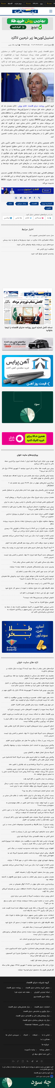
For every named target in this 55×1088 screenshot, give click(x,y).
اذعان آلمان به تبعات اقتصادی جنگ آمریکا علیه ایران (35, 836)
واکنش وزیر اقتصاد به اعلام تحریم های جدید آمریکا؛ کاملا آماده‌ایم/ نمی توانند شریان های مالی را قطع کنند (28, 758)
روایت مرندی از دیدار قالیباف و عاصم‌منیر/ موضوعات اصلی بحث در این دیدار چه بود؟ (28, 825)
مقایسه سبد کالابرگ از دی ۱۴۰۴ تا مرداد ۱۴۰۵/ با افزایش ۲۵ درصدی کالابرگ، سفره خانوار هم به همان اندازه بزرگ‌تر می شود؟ (29, 529)
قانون (48, 208)
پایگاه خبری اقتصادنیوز (42, 996)
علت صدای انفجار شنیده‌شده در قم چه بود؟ (38, 791)
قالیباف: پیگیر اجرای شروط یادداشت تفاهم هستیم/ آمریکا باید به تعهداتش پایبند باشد (31, 854)
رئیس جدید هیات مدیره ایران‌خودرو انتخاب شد (37, 939)
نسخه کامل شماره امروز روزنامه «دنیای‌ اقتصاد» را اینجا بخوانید (28, 329)
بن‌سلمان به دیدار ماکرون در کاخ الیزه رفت (38, 779)
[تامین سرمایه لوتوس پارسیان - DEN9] (27, 407)
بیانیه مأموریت (29, 1050)
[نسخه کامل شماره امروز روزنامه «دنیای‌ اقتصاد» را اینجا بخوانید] (27, 306)
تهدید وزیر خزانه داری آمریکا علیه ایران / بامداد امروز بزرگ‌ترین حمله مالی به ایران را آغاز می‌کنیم (29, 462)
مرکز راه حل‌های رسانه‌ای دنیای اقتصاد (36, 1020)
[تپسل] (2, 188)
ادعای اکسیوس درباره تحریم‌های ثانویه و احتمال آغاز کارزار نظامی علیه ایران (29, 727)
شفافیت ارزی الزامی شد (45, 249)
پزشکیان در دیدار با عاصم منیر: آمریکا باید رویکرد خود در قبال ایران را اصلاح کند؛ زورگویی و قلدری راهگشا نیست (29, 720)
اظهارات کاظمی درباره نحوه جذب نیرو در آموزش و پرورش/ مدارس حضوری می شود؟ (30, 515)
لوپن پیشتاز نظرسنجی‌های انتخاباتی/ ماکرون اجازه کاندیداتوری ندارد (29, 948)
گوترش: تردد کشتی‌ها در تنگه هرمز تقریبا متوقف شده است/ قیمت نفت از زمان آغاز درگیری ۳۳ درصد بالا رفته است (28, 909)
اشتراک (25, 1035)
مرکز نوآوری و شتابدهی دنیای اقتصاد (36, 1011)
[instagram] (42, 1061)
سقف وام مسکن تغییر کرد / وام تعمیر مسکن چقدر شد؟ (33, 562)
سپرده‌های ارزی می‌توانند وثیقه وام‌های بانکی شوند (35, 244)
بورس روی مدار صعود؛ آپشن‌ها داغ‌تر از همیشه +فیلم (34, 872)
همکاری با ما (45, 1039)
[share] (23, 1061)
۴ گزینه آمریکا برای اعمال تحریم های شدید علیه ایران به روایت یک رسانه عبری (28, 549)
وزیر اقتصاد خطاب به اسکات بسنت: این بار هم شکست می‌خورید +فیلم (28, 714)
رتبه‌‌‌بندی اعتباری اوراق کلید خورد (42, 254)
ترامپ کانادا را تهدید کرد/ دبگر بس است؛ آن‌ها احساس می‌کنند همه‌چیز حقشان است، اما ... (28, 537)
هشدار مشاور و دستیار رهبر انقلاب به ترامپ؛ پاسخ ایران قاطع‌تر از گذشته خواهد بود (28, 878)
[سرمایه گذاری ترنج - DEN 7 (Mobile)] (27, 23)
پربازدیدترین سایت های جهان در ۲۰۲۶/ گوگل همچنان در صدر (31, 884)
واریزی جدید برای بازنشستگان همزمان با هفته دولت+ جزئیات (32, 567)
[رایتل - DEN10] (27, 438)
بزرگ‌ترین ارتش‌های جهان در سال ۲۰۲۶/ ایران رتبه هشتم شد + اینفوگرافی (31, 484)
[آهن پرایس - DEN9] (27, 371)
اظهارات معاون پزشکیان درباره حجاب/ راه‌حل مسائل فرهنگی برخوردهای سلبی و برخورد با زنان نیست (28, 933)
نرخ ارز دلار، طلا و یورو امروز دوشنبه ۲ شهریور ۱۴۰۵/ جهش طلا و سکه (28, 965)
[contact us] (18, 1061)
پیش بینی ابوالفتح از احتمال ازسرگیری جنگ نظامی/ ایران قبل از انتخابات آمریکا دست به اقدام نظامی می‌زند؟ (28, 508)
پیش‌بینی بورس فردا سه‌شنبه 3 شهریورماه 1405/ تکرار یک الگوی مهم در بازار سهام (28, 691)
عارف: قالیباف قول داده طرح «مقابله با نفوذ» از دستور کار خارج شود (29, 588)
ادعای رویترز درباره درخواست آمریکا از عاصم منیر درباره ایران (32, 896)
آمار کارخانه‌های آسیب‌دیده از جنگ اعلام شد (38, 927)
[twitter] (30, 198)
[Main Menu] (50, 11)
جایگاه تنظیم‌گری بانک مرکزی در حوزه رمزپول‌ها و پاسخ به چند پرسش (28, 240)
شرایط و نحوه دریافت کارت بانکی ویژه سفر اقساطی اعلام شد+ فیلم (30, 543)
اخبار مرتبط (27, 229)
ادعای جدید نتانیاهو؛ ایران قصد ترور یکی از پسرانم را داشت (32, 832)
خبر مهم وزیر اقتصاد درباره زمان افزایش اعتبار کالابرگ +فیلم (32, 705)
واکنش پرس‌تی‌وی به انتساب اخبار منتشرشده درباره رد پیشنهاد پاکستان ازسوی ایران (29, 746)
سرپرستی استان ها (12, 1035)
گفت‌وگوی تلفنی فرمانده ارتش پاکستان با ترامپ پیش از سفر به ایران (29, 502)
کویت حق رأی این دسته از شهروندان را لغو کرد (37, 593)
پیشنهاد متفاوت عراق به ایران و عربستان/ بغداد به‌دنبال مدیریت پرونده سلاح (28, 522)
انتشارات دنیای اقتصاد (42, 1007)
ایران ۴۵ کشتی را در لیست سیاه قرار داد (39, 583)
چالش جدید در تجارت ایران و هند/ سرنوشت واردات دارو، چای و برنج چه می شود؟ (29, 902)
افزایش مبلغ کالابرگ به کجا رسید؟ (42, 602)
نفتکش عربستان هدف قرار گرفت (42, 960)
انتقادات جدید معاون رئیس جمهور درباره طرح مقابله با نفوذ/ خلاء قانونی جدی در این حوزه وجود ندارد (30, 916)
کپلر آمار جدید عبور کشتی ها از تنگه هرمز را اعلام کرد (35, 571)
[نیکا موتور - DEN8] (27, 344)
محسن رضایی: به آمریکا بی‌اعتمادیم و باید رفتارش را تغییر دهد (31, 764)
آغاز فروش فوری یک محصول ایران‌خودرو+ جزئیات (36, 970)
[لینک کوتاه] (39, 198)
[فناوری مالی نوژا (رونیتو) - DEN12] (27, 637)
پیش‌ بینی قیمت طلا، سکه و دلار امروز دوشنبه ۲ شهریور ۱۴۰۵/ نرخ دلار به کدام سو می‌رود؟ (28, 469)
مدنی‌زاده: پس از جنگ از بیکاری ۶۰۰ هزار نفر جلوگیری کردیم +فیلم (30, 740)
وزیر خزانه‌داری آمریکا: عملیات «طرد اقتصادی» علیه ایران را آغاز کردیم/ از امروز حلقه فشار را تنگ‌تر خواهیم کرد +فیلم (29, 818)
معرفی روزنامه (45, 1050)
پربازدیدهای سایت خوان (27, 455)
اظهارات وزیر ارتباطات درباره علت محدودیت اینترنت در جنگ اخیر (31, 848)
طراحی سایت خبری (44, 1076)
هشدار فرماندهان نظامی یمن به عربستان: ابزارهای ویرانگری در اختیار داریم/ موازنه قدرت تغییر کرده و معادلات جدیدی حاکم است (29, 684)
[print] (16, 198)
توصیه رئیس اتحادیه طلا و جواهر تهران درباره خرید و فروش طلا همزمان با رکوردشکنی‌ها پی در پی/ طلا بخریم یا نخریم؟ (27, 577)
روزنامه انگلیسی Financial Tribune (37, 1024)
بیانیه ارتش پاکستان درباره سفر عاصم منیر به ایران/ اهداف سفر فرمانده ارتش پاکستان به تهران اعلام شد (28, 477)
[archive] (13, 1061)
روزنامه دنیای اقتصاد (13, 988)
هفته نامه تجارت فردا (22, 992)
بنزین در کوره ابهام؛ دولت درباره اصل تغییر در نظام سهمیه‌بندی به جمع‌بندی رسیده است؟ (30, 804)
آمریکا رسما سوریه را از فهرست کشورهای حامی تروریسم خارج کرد (31, 709)
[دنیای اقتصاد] (25, 11)
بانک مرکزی (21, 203)
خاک (10, 203)
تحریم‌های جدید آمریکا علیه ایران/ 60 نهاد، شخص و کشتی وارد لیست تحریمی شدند (29, 734)
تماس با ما (46, 1035)
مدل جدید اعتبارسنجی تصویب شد (41, 235)
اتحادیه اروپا (47, 203)
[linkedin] (25, 198)
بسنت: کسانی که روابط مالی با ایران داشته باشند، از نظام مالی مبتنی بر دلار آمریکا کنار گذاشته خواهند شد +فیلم (28, 796)
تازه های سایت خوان (27, 662)
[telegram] (21, 198)
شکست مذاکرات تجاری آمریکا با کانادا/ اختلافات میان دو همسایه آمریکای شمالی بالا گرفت (28, 890)
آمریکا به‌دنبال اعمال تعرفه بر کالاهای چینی (39, 752)
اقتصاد (34, 203)
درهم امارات (10, 4)
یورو (33, 4)
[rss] (28, 1061)
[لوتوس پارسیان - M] (27, 1083)
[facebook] (34, 198)
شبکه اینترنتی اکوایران (42, 992)
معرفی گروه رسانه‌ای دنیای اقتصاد (37, 988)
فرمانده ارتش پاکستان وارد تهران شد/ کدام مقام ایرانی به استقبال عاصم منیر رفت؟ (28, 491)
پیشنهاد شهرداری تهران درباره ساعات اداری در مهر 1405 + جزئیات (30, 860)
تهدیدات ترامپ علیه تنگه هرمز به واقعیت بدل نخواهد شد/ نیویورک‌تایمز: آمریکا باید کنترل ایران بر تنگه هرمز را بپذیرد (27, 842)
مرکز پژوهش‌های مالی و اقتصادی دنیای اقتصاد (33, 1016)
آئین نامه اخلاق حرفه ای (41, 1054)
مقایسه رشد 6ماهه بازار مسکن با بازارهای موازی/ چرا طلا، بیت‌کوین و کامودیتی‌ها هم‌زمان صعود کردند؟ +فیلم (29, 677)
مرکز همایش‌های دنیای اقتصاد (19, 1007)
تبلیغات (34, 1035)
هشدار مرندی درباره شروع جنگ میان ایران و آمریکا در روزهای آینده (29, 497)
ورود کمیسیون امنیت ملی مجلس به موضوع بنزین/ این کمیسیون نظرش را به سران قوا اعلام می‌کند (30, 954)
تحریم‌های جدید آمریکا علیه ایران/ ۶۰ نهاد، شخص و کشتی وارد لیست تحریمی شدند (29, 556)
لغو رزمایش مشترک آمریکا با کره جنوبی (39, 944)
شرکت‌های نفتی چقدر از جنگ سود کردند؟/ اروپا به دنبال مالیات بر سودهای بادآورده (30, 669)
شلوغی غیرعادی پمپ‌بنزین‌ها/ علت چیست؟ (38, 597)
